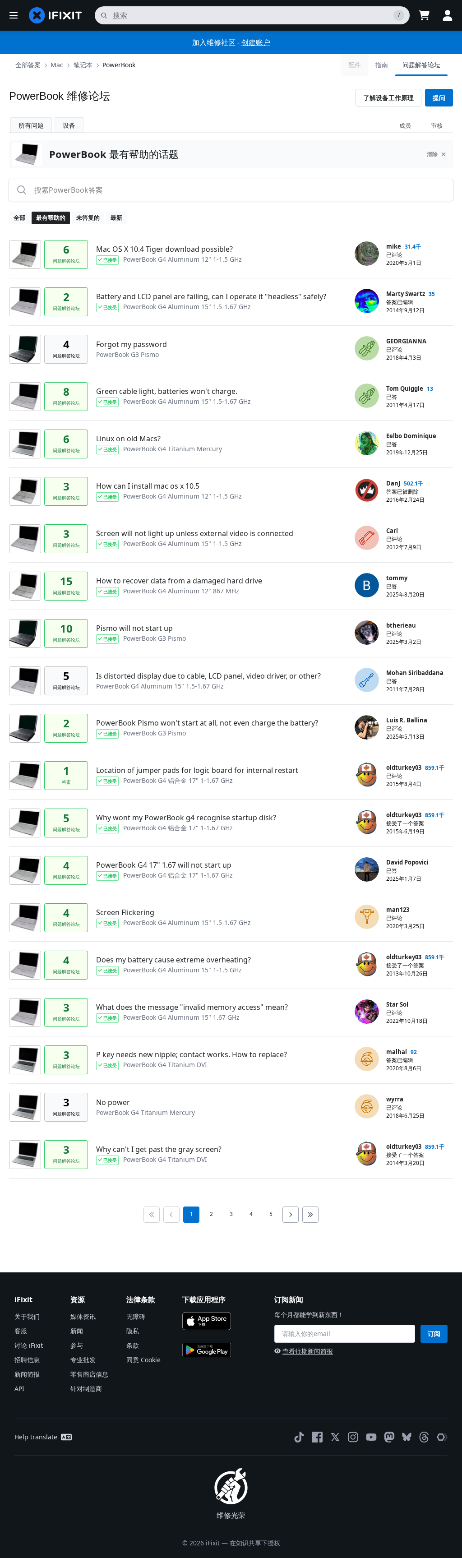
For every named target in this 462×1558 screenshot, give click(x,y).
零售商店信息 (89, 1374)
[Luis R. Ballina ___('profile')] (367, 727)
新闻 (76, 1331)
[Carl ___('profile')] (367, 538)
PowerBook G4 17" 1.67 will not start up (163, 865)
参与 (76, 1345)
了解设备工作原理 (388, 97)
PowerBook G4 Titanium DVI (165, 1064)
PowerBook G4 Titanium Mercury (172, 448)
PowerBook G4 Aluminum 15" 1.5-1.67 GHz (187, 306)
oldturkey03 (403, 767)
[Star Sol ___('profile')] (367, 1011)
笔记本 (83, 64)
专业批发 (83, 1359)
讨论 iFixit (28, 1345)
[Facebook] (317, 1437)
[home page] (55, 15)
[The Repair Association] (442, 1437)
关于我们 (27, 1316)
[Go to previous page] (171, 1215)
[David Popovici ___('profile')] (367, 869)
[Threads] (424, 1437)
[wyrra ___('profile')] (367, 1106)
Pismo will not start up (134, 628)
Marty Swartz (405, 294)
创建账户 (255, 42)
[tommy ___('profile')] (367, 585)
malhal (396, 1052)
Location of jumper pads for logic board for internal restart (197, 770)
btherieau (401, 625)
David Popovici (407, 862)
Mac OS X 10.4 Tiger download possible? (164, 249)
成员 (405, 125)
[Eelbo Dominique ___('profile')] (367, 443)
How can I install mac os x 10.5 (147, 486)
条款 (132, 1345)
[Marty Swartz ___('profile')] (367, 301)
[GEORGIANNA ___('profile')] (367, 348)
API (19, 1388)
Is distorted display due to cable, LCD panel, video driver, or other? (208, 676)
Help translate (35, 1437)
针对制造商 (86, 1388)
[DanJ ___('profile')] (367, 490)
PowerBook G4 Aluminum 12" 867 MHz (181, 591)
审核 (437, 125)
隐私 (132, 1331)
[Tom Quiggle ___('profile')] (367, 396)
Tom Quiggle (404, 388)
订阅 (434, 1333)
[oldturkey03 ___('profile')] (367, 775)
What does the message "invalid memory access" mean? (192, 1007)
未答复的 (88, 217)
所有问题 (31, 125)
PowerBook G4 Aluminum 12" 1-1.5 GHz (182, 259)
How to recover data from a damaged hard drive (179, 581)
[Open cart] (424, 15)
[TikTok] (299, 1437)
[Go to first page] (151, 1215)
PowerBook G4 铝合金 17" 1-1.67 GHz (178, 780)
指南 (381, 64)
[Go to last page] (310, 1215)
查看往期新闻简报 (307, 1351)
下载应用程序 (204, 1299)
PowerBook (118, 64)
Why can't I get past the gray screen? (159, 1149)
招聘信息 (27, 1359)
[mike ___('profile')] (367, 253)
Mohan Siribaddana (415, 673)
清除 (432, 154)
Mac (57, 64)
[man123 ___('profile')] (367, 917)
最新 (116, 217)
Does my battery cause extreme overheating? (173, 960)
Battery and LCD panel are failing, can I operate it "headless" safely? (211, 296)
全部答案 (28, 64)
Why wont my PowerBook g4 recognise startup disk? (186, 818)
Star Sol (397, 1004)
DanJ (393, 483)
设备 (69, 125)
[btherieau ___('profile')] (367, 632)
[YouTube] (371, 1437)
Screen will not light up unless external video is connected (194, 533)
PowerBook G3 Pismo (127, 354)
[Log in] (448, 15)
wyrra (394, 1099)
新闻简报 (27, 1374)
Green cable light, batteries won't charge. (166, 391)
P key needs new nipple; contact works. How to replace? (191, 1054)
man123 (397, 910)
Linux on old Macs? (128, 439)
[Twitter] (335, 1437)
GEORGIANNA (406, 341)
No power (113, 1102)
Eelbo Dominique (411, 436)
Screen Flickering (125, 912)
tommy (396, 578)
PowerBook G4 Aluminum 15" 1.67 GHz (181, 1017)
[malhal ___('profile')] (367, 1059)
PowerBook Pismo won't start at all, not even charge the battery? (207, 723)
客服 (20, 1331)
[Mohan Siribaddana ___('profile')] (367, 680)
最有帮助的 (50, 217)
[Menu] (13, 15)
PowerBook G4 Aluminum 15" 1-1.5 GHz (182, 543)
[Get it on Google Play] (206, 1350)
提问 (439, 97)
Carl (392, 531)
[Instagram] (353, 1437)
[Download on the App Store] (206, 1321)
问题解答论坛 (421, 64)
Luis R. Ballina (406, 720)
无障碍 (135, 1316)
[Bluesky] (406, 1437)
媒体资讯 (83, 1316)
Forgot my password (131, 344)
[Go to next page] (290, 1215)
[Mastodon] (389, 1437)
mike (393, 246)
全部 (19, 217)
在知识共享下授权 (255, 1543)
